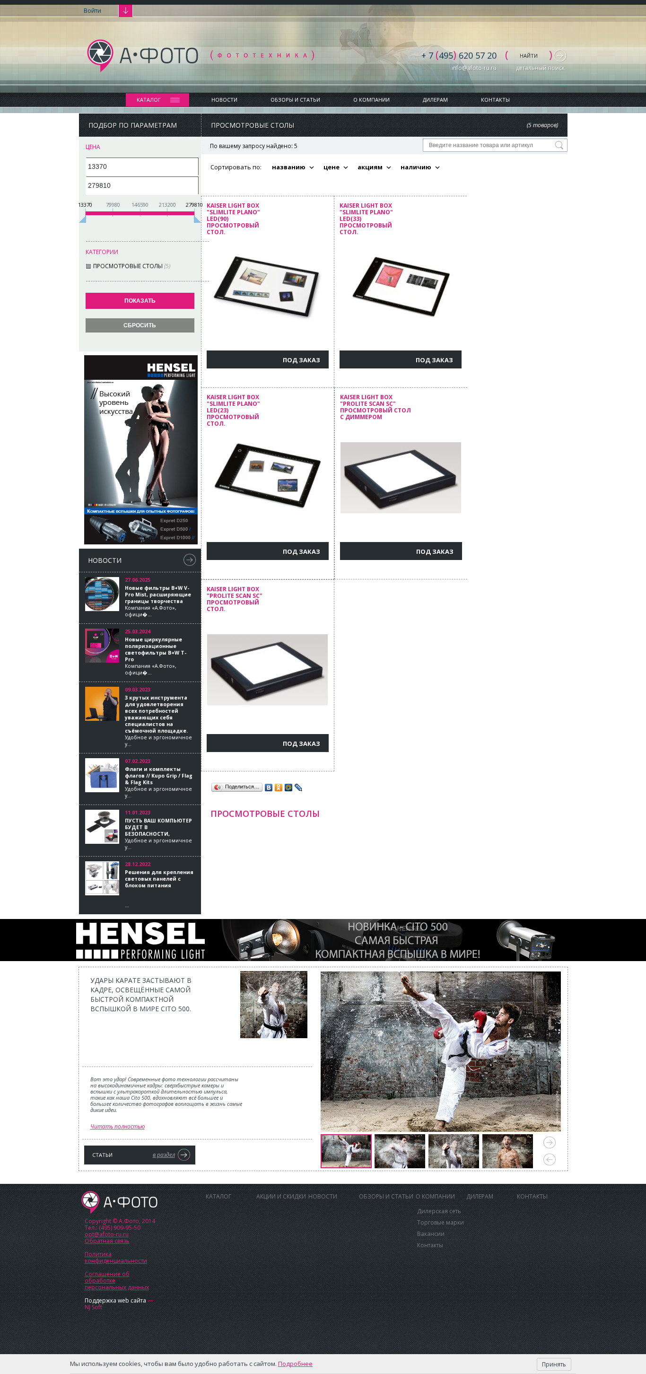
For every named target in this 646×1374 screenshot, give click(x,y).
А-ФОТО (119, 1202)
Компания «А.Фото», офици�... (158, 601)
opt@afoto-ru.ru (107, 1234)
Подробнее (295, 1363)
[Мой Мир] (289, 787)
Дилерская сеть (439, 1211)
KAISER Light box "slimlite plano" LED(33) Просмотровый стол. (366, 219)
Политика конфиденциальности (116, 1257)
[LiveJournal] (299, 787)
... (159, 889)
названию (289, 167)
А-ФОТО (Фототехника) (200, 55)
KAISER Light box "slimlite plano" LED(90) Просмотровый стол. (233, 219)
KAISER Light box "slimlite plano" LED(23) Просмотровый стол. (233, 411)
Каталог (149, 99)
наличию (416, 167)
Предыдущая (549, 1159)
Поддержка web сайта (115, 1300)
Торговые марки (440, 1222)
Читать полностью (117, 1126)
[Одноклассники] (279, 787)
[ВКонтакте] (269, 787)
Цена (93, 147)
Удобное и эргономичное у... (158, 720)
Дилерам (435, 99)
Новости (224, 99)
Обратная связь (107, 1241)
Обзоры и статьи (295, 99)
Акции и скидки (281, 1196)
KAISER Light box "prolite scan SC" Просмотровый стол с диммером (375, 407)
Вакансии (431, 1234)
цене (331, 167)
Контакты (495, 99)
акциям (370, 167)
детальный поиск (540, 68)
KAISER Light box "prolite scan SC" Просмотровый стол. (234, 599)
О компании (371, 99)
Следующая (549, 1142)
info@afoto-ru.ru (474, 68)
